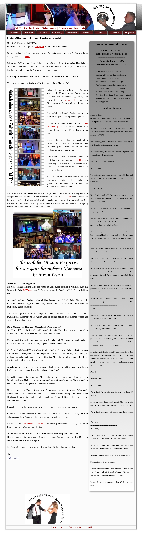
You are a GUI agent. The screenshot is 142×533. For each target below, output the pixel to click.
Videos (101, 33)
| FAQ (87, 526)
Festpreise (40, 46)
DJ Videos (27, 290)
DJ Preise (43, 33)
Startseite (14, 33)
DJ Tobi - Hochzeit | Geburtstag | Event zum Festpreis (50, 28)
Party (69, 197)
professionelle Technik (33, 423)
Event (27, 56)
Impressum (57, 526)
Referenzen (72, 33)
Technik (115, 33)
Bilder (86, 33)
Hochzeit (83, 160)
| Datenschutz (73, 527)
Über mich (28, 33)
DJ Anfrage (57, 33)
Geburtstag (70, 100)
